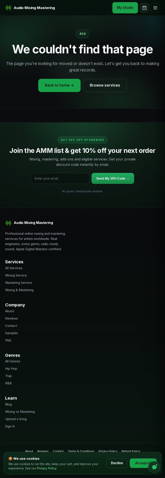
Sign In (10, 426)
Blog (8, 404)
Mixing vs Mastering (20, 412)
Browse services (105, 85)
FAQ (8, 340)
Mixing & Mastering (19, 290)
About (9, 311)
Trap (8, 376)
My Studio (125, 7)
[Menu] (155, 7)
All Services (13, 268)
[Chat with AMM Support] (154, 467)
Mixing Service (16, 275)
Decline (117, 463)
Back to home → (59, 85)
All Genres (12, 361)
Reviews (11, 318)
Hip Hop (11, 368)
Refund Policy (131, 451)
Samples (11, 333)
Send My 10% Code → (112, 178)
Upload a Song (16, 419)
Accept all (143, 463)
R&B (8, 383)
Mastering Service (18, 283)
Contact (11, 326)
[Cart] (144, 7)
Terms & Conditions (81, 451)
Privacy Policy (108, 451)
